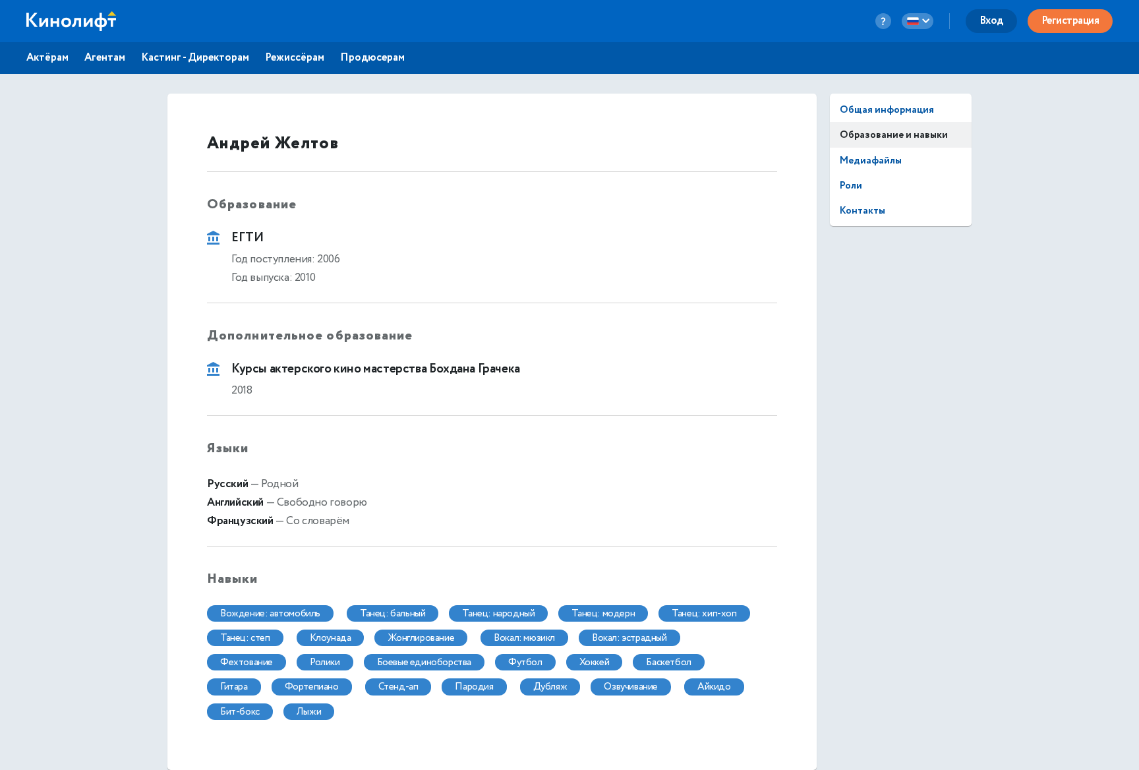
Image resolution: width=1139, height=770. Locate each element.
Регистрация (1070, 20)
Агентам (104, 58)
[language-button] (917, 21)
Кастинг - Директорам (195, 58)
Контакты (862, 211)
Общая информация (887, 110)
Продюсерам (372, 58)
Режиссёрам (294, 58)
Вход (991, 20)
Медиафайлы (871, 160)
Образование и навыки (894, 135)
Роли (851, 185)
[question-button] (883, 21)
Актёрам (47, 58)
